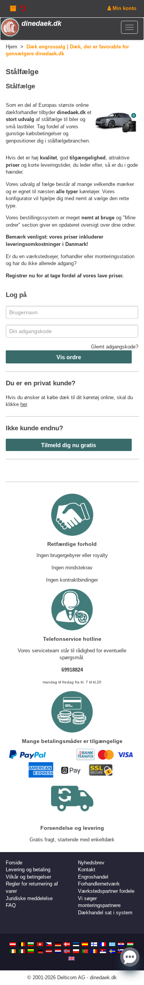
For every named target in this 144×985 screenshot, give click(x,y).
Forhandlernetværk (99, 884)
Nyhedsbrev (91, 863)
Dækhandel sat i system (105, 912)
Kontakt (86, 869)
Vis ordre (68, 357)
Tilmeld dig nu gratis (68, 445)
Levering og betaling (28, 869)
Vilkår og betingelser (28, 877)
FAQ (11, 905)
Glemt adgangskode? (114, 347)
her (23, 404)
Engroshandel (93, 877)
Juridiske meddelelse (29, 898)
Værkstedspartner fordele (106, 891)
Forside (14, 863)
